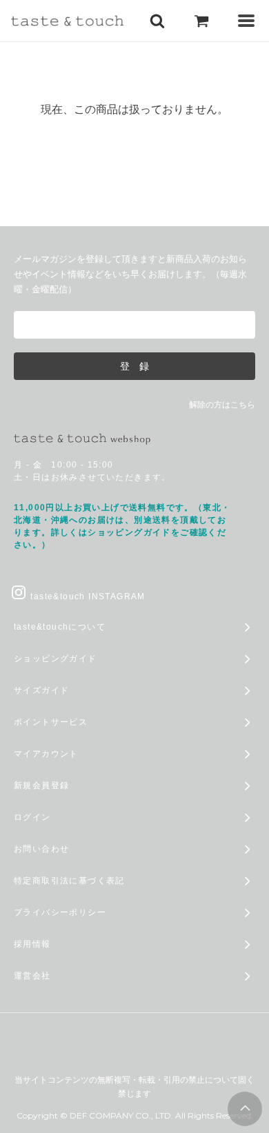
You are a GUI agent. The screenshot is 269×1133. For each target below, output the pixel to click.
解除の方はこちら (222, 405)
